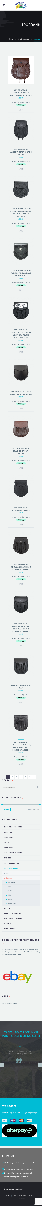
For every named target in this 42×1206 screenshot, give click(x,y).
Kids (9, 895)
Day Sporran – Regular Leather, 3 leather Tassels (21, 567)
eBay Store (22, 1195)
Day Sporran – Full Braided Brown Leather (21, 451)
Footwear (8, 837)
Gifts (6, 842)
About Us (31, 1195)
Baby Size (11, 882)
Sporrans (9, 878)
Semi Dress (12, 903)
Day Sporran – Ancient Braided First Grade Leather (21, 92)
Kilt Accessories (11, 863)
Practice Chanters (12, 913)
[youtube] (38, 1204)
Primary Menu (38, 5)
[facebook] (31, 1204)
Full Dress (11, 891)
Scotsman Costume (13, 918)
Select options (20, 109)
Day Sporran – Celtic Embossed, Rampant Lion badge (21, 273)
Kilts (7, 873)
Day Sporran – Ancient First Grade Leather (21, 152)
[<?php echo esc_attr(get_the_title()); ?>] (22, 109)
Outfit (7, 908)
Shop (14, 1195)
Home (8, 1195)
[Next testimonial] (40, 1065)
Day (9, 887)
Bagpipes (8, 832)
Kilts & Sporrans (11, 868)
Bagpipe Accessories (13, 827)
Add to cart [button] (20, 169)
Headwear (8, 848)
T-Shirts (7, 924)
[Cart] (4, 5)
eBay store (17, 954)
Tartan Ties (9, 929)
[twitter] (34, 1204)
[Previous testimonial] (2, 1065)
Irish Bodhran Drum (13, 853)
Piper (10, 899)
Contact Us (21, 1198)
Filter (6, 809)
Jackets (7, 858)
